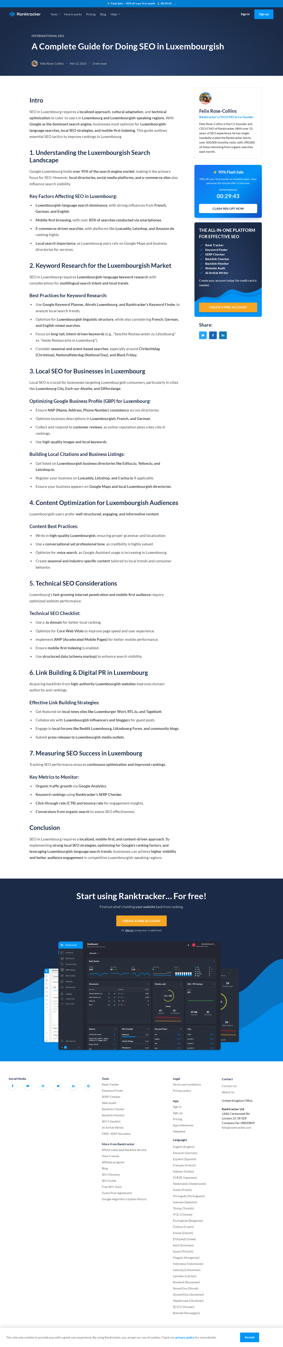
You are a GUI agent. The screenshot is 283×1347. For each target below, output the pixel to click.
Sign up (264, 14)
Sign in (245, 14)
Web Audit (109, 1103)
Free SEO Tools (112, 1186)
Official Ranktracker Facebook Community (43, 1086)
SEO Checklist (111, 1121)
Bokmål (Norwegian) (186, 1313)
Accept (250, 1337)
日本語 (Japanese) (185, 1177)
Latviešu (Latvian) (184, 1276)
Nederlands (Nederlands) (189, 1183)
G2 (88, 1086)
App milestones (183, 1125)
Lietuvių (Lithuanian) (186, 1270)
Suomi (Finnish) (183, 1251)
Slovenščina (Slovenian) (188, 1294)
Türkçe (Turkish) (183, 1208)
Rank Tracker (110, 1084)
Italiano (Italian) (183, 1171)
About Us (228, 1092)
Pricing (90, 14)
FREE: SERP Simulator (116, 1133)
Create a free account (141, 921)
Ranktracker (25, 14)
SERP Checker (111, 1096)
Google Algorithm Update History (124, 1199)
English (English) (184, 1146)
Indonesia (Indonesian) (188, 1263)
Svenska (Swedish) (185, 1202)
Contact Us (229, 1086)
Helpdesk (179, 1131)
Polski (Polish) (182, 1190)
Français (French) (184, 1165)
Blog (103, 14)
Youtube (28, 1086)
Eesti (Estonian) (183, 1245)
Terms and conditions (187, 1084)
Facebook (12, 1086)
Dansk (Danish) (183, 1233)
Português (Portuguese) (189, 1196)
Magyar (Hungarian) (186, 1257)
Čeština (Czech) (183, 1226)
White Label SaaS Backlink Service (124, 1150)
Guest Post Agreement (117, 1193)
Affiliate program (113, 1162)
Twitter (58, 1086)
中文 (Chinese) (182, 1214)
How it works (73, 14)
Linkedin (73, 1086)
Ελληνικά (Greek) (184, 1239)
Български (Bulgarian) (188, 1220)
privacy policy (185, 1337)
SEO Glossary (111, 1174)
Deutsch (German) (185, 1153)
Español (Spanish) (184, 1159)
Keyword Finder (112, 1090)
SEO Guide (109, 1180)
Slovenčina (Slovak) (185, 1288)
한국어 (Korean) (183, 1307)
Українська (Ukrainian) (188, 1300)
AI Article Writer (113, 1127)
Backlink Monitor (113, 1115)
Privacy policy (182, 1090)
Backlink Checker (113, 1109)
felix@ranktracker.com (236, 1127)
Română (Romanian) (186, 1282)
